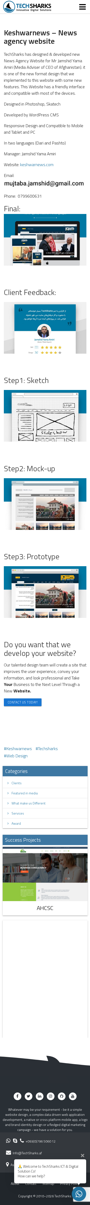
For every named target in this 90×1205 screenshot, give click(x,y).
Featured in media (23, 793)
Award (15, 823)
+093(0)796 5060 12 (40, 1141)
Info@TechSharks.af (27, 1152)
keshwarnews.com (37, 164)
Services (16, 813)
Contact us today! (23, 702)
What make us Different (27, 803)
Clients (15, 782)
